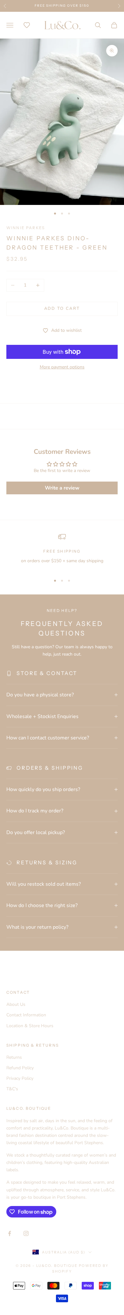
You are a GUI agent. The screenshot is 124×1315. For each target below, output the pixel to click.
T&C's (12, 1089)
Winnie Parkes (25, 227)
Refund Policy (20, 1068)
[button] (27, 25)
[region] (62, 551)
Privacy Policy (19, 1078)
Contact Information (26, 1015)
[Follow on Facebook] (9, 1233)
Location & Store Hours (29, 1026)
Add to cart (62, 308)
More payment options (62, 367)
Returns (14, 1057)
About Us (15, 1004)
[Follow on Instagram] (26, 1233)
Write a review (62, 487)
